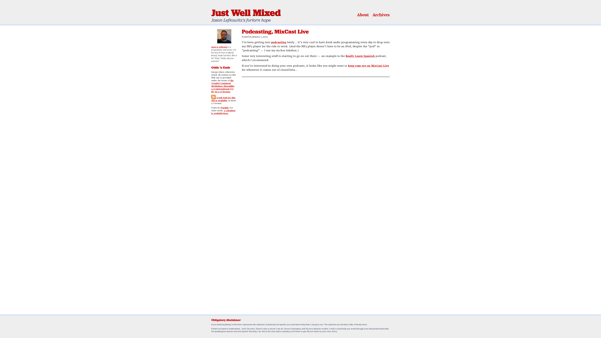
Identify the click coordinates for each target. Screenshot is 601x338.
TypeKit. (224, 108)
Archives (381, 15)
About (363, 15)
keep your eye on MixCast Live (368, 65)
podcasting (278, 42)
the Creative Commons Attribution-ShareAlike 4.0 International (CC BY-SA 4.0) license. (222, 86)
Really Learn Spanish (360, 56)
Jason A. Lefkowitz (219, 47)
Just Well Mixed (246, 12)
